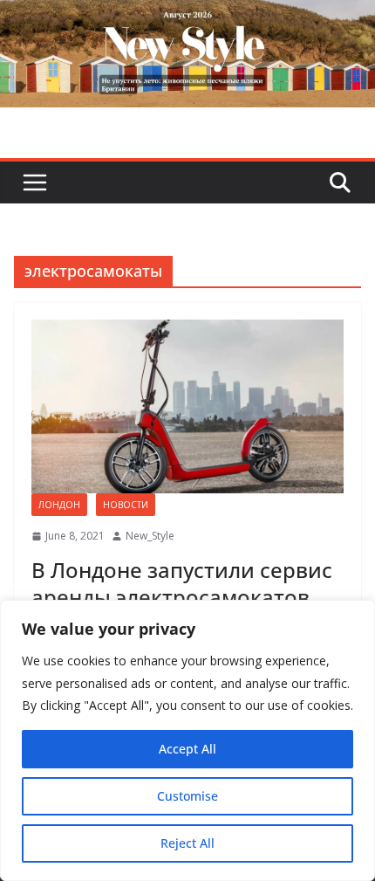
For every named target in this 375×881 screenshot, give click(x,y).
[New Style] (187, 18)
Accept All (187, 748)
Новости (125, 505)
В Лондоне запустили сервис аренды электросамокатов (181, 583)
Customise (187, 796)
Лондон (59, 505)
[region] (187, 740)
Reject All (187, 843)
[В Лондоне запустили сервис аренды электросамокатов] (187, 406)
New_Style (150, 535)
